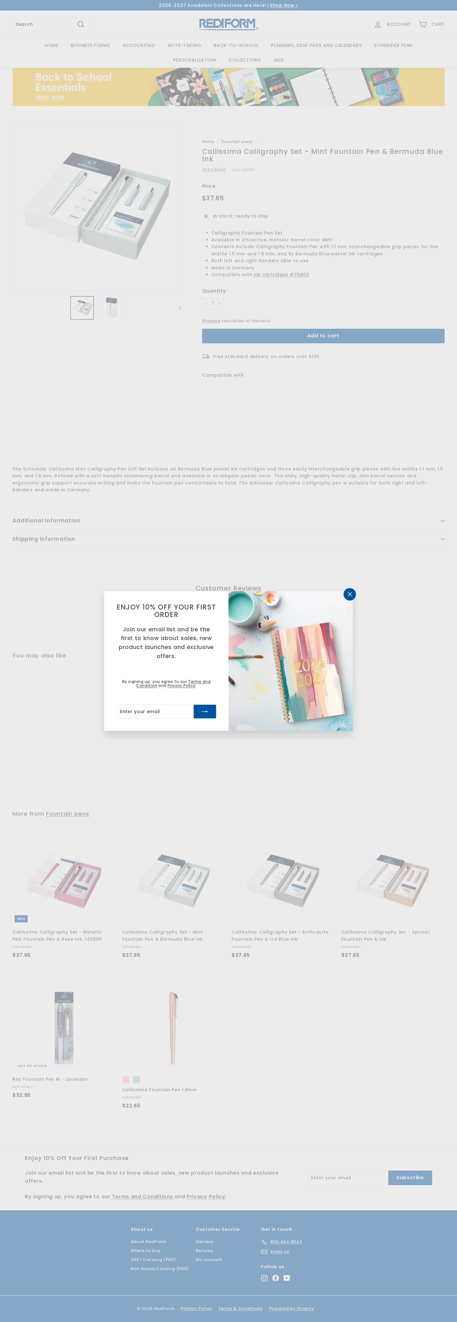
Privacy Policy (181, 685)
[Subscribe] (205, 711)
